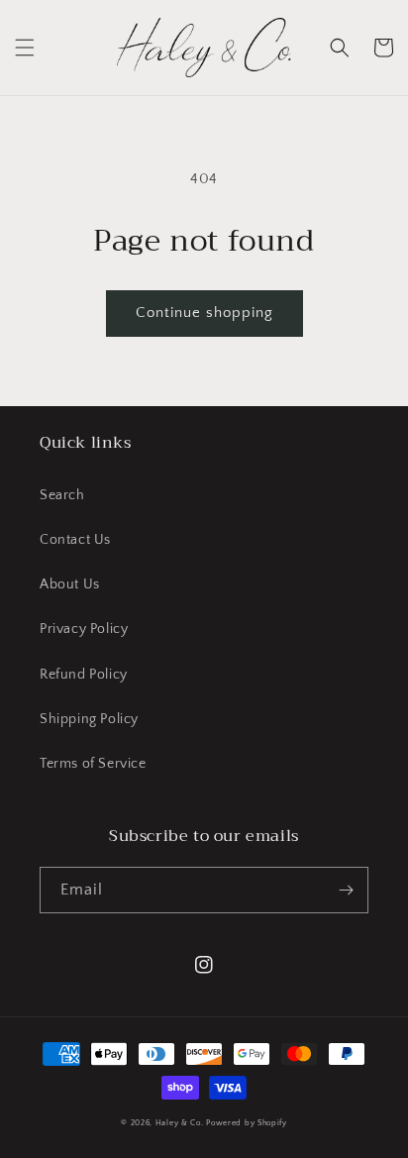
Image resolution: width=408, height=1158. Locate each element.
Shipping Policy (89, 719)
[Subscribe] (345, 890)
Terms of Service (93, 764)
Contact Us (75, 540)
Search (62, 495)
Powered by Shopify (246, 1122)
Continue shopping (204, 312)
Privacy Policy (84, 629)
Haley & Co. (179, 1122)
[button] (25, 47)
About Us (70, 584)
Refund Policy (84, 675)
